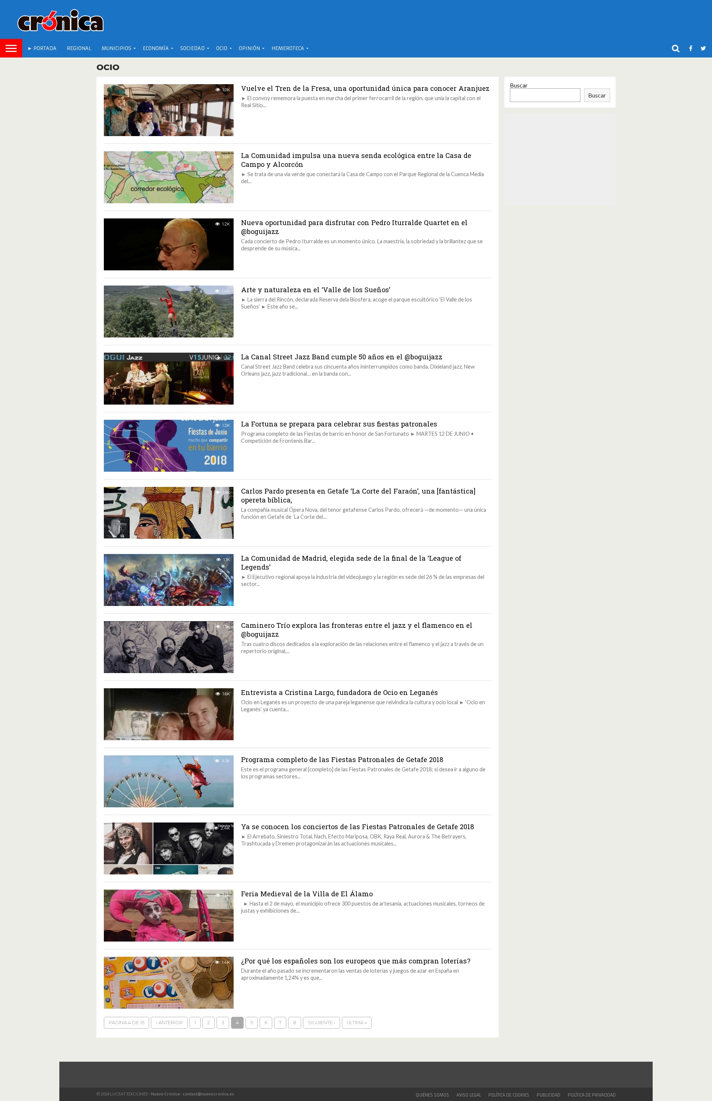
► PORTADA (41, 48)
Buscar (519, 85)
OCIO (221, 48)
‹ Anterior (169, 1022)
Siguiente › (321, 1022)
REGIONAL (79, 48)
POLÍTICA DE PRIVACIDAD (592, 1095)
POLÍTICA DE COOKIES (508, 1095)
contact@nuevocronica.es (208, 1093)
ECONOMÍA (156, 48)
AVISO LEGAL (468, 1095)
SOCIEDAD (192, 48)
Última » (357, 1022)
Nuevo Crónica (165, 1093)
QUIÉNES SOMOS (432, 1095)
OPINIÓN (249, 48)
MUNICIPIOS (116, 48)
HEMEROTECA (287, 48)
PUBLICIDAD (548, 1095)
